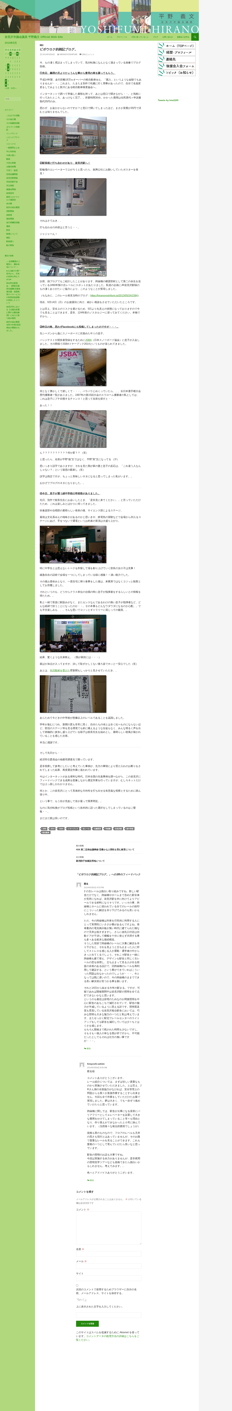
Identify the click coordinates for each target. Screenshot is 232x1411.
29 (5, 83)
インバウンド (12, 133)
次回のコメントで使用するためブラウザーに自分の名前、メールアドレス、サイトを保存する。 (106, 1291)
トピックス (11, 144)
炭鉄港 (9, 215)
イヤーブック (73, 829)
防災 (8, 230)
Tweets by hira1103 (168, 100)
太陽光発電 (11, 167)
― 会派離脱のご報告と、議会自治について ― (13, 264)
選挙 (8, 226)
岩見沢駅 (118, 829)
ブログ (155, 37)
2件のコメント (88, 54)
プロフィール (122, 37)
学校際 (108, 829)
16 (8, 67)
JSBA (88, 340)
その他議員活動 (13, 123)
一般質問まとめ (13, 148)
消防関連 (10, 211)
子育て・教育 (12, 170)
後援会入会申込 (183, 37)
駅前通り (10, 241)
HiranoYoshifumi (68, 54)
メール (81, 1261)
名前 (80, 1249)
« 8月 (7, 88)
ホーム (109, 37)
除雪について (12, 234)
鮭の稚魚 (10, 245)
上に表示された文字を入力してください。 (100, 1306)
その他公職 (11, 119)
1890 (44, 829)
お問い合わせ (167, 37)
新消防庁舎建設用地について (90, 859)
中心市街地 (11, 151)
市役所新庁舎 (12, 182)
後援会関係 (11, 189)
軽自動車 (45, 832)
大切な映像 (11, 163)
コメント (82, 1209)
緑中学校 (129, 829)
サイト (80, 1273)
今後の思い (11, 155)
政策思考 (10, 193)
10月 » (13, 88)
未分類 (9, 203)
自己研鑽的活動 (13, 222)
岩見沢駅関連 (12, 178)
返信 (89, 1048)
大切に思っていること (140, 37)
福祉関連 (10, 219)
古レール (86, 829)
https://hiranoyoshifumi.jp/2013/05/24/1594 (114, 295)
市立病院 (10, 185)
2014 (52, 829)
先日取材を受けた (60, 670)
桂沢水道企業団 (13, 207)
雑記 (42, 45)
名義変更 (97, 829)
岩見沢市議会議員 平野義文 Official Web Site (34, 37)
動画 (8, 159)
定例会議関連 (12, 174)
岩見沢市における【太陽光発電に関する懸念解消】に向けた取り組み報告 (13, 312)
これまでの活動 (13, 115)
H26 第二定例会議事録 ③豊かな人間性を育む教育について (105, 848)
